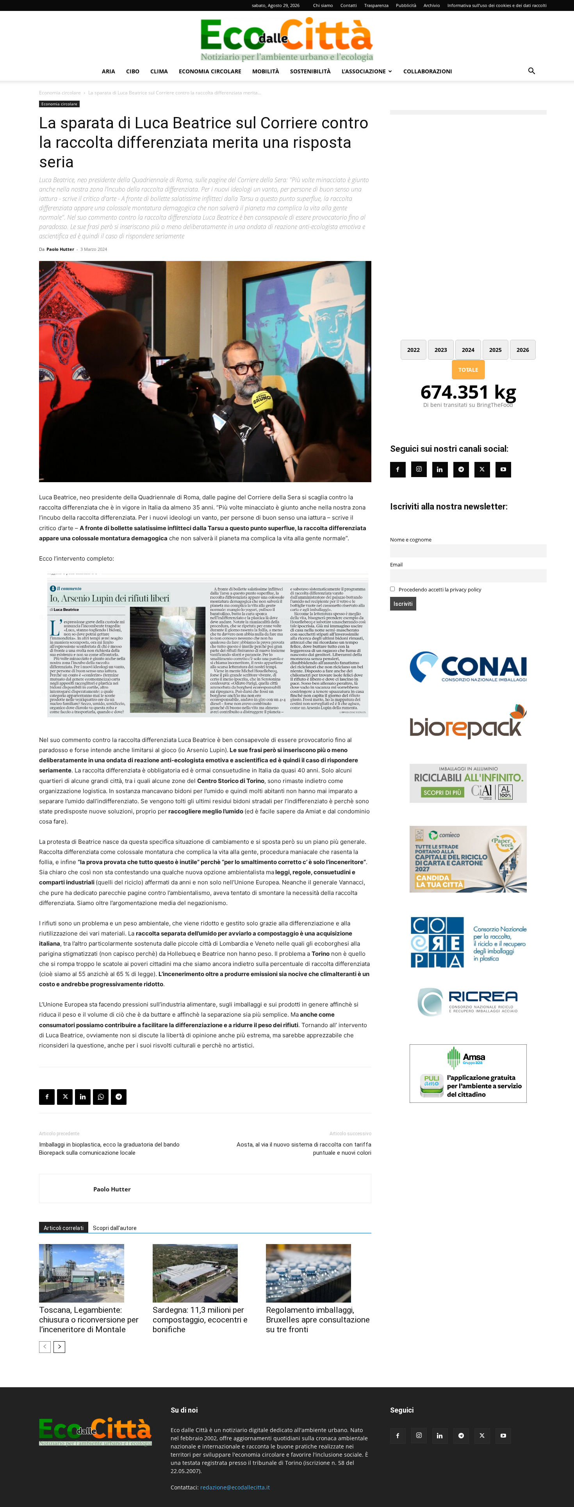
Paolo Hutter (60, 249)
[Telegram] (119, 1097)
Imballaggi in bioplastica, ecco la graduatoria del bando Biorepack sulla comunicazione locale (109, 1148)
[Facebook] (47, 1097)
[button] (531, 72)
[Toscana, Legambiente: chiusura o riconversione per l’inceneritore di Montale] (91, 1273)
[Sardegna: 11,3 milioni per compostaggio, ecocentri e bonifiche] (205, 1273)
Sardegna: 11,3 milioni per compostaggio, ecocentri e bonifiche (200, 1319)
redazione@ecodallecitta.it (235, 1487)
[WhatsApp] (101, 1097)
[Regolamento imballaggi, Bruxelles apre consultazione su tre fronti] (318, 1273)
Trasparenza (376, 5)
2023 (441, 349)
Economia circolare (210, 71)
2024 (468, 349)
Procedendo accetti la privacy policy (439, 589)
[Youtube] (503, 469)
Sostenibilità (310, 71)
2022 (413, 349)
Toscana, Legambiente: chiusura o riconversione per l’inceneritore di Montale (89, 1319)
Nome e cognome (410, 539)
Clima (159, 71)
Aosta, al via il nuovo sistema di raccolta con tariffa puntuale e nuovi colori (304, 1148)
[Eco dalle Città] (287, 36)
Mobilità (265, 71)
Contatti (348, 5)
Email (396, 564)
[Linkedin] (83, 1097)
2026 (523, 349)
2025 (495, 349)
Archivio (432, 5)
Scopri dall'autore (115, 1228)
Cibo (132, 71)
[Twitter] (482, 469)
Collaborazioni (427, 71)
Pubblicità (406, 5)
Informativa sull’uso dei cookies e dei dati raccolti (497, 5)
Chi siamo (323, 5)
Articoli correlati (64, 1228)
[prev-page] (45, 1347)
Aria (108, 71)
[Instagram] (419, 469)
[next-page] (59, 1347)
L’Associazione (364, 71)
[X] (65, 1097)
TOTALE (468, 369)
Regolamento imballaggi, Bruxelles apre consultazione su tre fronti (318, 1319)
